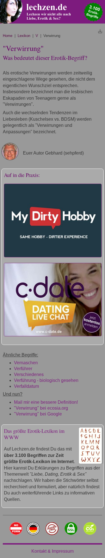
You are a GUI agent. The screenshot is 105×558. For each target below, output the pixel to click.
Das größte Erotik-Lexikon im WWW (34, 434)
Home (7, 36)
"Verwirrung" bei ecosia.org (41, 408)
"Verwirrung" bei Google (38, 414)
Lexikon (24, 36)
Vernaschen (26, 362)
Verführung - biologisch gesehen (46, 380)
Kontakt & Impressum (52, 551)
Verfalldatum (26, 386)
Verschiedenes (29, 374)
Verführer (23, 368)
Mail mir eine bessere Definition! (46, 402)
